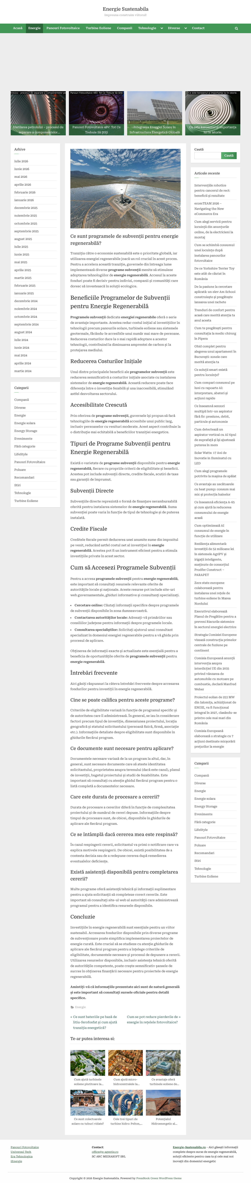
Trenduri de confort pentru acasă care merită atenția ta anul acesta (214, 315)
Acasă (17, 28)
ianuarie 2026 (24, 200)
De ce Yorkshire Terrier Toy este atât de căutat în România (214, 274)
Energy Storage (25, 431)
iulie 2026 (21, 161)
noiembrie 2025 (25, 215)
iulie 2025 (21, 246)
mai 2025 (20, 262)
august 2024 (23, 332)
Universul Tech (21, 1152)
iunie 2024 (21, 347)
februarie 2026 (24, 192)
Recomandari (24, 477)
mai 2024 (20, 355)
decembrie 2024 (25, 301)
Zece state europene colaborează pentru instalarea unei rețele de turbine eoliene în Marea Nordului (212, 593)
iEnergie (16, 1161)
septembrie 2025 (26, 231)
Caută (199, 149)
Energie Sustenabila (125, 9)
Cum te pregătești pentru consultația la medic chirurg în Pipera (215, 333)
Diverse (174, 28)
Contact (198, 28)
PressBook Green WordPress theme (159, 1178)
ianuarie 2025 (24, 293)
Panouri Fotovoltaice (63, 28)
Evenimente (23, 438)
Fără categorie (24, 446)
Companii (124, 28)
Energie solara (24, 423)
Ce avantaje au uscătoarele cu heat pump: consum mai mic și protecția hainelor (214, 489)
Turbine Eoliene (98, 28)
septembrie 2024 (26, 324)
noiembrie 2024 (25, 309)
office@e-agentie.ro (105, 1152)
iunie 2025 (21, 254)
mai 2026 (20, 176)
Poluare (20, 470)
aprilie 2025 (22, 270)
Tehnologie (147, 28)
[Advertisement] (125, 61)
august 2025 (23, 239)
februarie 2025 (24, 285)
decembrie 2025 (25, 208)
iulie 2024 (21, 340)
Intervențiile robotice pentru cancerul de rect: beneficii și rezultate (212, 191)
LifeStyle (21, 454)
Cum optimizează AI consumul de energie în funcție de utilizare (211, 531)
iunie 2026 (21, 169)
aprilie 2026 (22, 184)
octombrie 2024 (25, 316)
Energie (34, 28)
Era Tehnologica (22, 1156)
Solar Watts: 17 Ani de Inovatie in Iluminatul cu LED (212, 458)
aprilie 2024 (22, 363)
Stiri (17, 485)
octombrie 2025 (25, 223)
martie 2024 (22, 371)
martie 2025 (22, 278)
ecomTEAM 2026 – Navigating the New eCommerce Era (209, 209)
